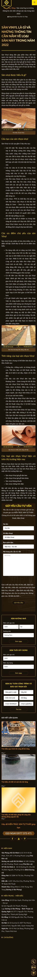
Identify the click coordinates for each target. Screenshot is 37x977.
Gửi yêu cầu (18, 603)
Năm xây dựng (8, 663)
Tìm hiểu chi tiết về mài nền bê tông (15, 782)
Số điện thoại (8, 533)
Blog (3, 753)
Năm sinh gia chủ (8, 623)
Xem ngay (18, 641)
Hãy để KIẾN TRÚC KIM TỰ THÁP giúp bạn (18, 826)
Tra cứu (18, 709)
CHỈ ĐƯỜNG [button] (8, 937)
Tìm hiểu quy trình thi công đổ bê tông (15, 749)
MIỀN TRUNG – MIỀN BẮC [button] (13, 896)
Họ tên (5, 524)
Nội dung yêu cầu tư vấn (12, 551)
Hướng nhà (7, 631)
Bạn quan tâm (8, 542)
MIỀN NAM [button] (8, 848)
